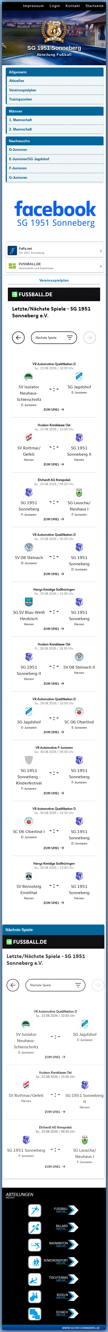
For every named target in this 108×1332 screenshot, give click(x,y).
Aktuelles (16, 81)
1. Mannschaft (20, 120)
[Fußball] (54, 1210)
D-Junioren (18, 150)
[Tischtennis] (54, 1279)
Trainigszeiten (20, 99)
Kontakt (73, 6)
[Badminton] (54, 1245)
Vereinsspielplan (22, 90)
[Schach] (54, 1314)
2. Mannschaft (20, 129)
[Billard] (54, 1227)
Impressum (33, 6)
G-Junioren (18, 178)
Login (55, 6)
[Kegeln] (54, 1296)
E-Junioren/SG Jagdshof (29, 159)
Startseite (94, 6)
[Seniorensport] (54, 1262)
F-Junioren (18, 168)
